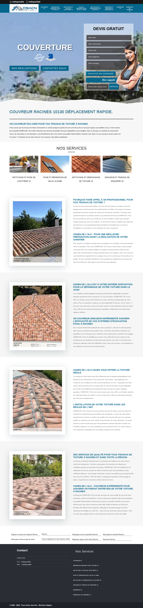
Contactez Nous (54, 68)
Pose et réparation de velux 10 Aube (81, 8)
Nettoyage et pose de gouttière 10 (68, 8)
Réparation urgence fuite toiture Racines (85, 539)
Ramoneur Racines (109, 539)
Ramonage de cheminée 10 (129, 9)
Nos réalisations (24, 68)
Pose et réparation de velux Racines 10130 (56, 539)
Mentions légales (45, 605)
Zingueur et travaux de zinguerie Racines (24, 534)
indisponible (18, 2)
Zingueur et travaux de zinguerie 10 (109, 8)
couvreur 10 (44, 7)
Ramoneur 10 (120, 7)
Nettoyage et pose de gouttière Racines (85, 534)
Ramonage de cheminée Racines (113, 534)
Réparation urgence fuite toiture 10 (55, 8)
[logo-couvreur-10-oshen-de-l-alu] (24, 8)
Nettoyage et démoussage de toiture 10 (95, 8)
